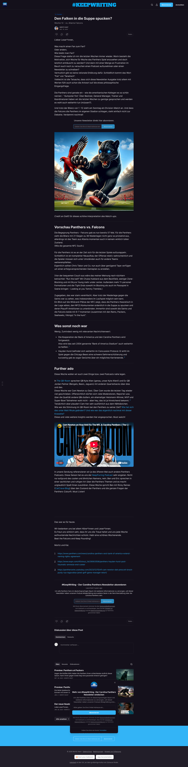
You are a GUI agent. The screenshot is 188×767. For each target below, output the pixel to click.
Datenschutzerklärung (98, 722)
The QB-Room (63, 381)
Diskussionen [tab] (74, 664)
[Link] (51, 227)
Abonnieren (166, 5)
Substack (73, 762)
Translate (59, 14)
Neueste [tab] (65, 664)
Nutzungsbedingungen (107, 718)
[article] (94, 675)
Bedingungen (98, 751)
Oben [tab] (58, 664)
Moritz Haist (64, 27)
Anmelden (180, 5)
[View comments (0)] (62, 34)
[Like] (56, 34)
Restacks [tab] (70, 637)
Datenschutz (87, 751)
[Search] (152, 5)
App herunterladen (105, 757)
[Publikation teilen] (157, 5)
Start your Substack (85, 757)
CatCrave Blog (62, 488)
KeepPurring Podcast (102, 475)
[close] (115, 682)
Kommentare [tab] (60, 637)
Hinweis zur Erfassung (113, 751)
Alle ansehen (61, 719)
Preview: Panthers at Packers (69, 670)
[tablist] (64, 637)
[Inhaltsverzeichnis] (2, 383)
